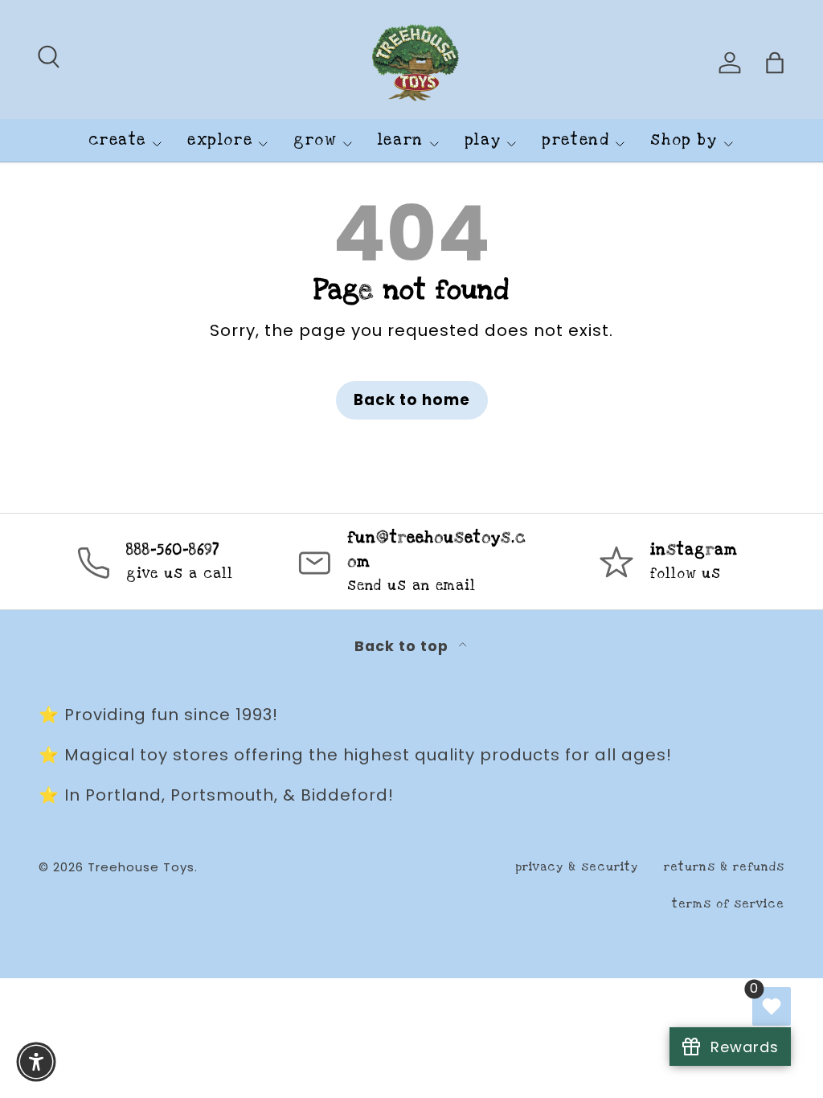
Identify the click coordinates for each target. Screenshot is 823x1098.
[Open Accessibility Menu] (36, 1062)
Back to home (412, 400)
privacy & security (576, 867)
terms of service (728, 904)
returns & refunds (724, 867)
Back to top (403, 646)
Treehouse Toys (141, 866)
